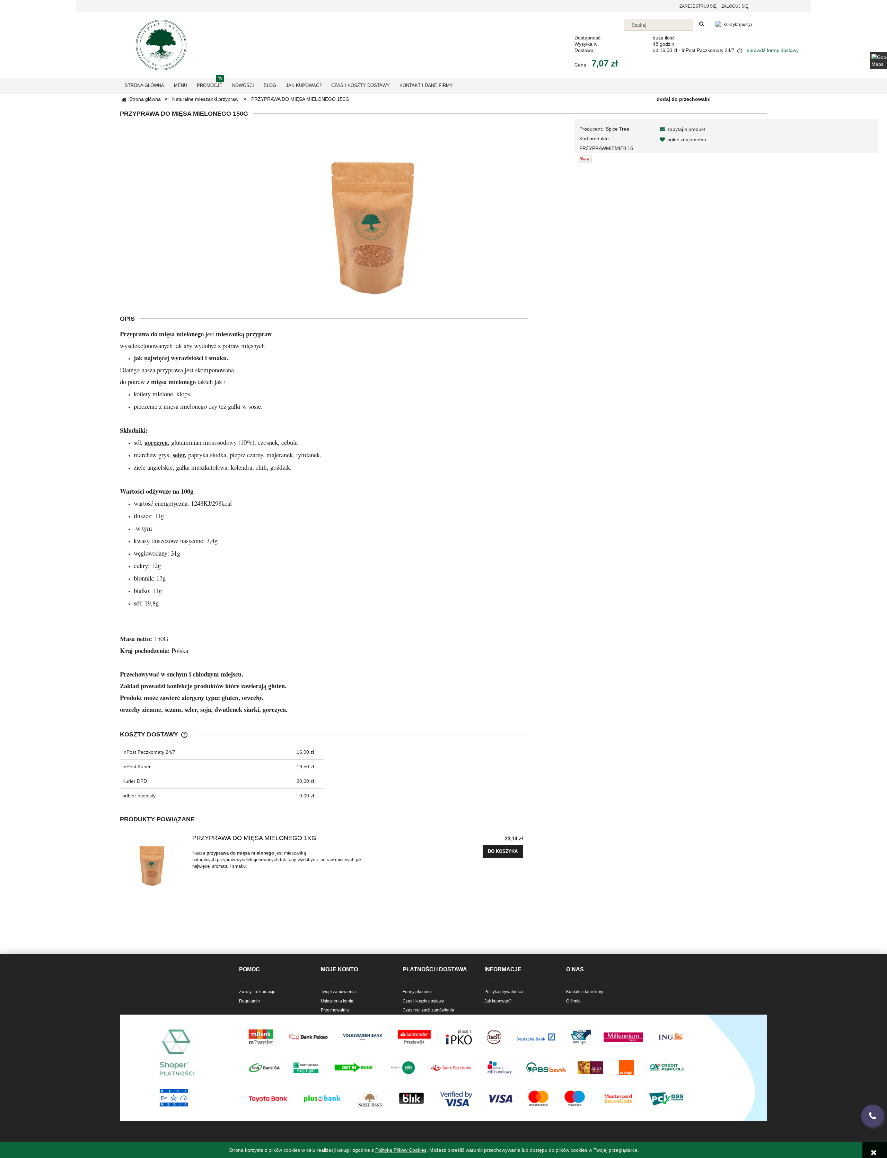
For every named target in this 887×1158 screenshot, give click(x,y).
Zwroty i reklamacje (257, 991)
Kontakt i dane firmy (584, 991)
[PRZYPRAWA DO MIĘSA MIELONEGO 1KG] (154, 861)
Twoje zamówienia (338, 991)
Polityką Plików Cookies (401, 1150)
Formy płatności (417, 991)
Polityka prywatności (503, 991)
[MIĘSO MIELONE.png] (368, 210)
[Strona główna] (161, 44)
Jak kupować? (497, 1001)
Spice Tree (617, 129)
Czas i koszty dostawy (423, 1001)
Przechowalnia (335, 1010)
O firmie (573, 1001)
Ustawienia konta (337, 1001)
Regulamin (249, 1001)
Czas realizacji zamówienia (428, 1010)
